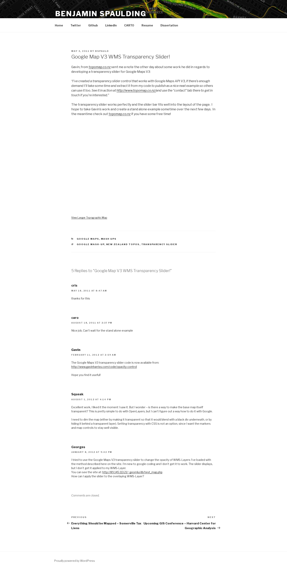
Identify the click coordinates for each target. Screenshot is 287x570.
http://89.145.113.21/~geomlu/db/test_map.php (132, 472)
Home (59, 25)
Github (93, 25)
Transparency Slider (159, 244)
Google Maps (88, 238)
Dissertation (169, 25)
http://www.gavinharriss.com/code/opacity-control (104, 366)
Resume (147, 25)
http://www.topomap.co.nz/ (136, 90)
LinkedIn (111, 25)
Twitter (75, 25)
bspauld (102, 51)
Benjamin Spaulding (100, 13)
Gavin (75, 350)
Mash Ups (109, 238)
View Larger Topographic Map (89, 217)
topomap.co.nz (100, 67)
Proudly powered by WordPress (74, 560)
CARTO (129, 25)
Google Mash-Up (90, 244)
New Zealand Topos (123, 244)
